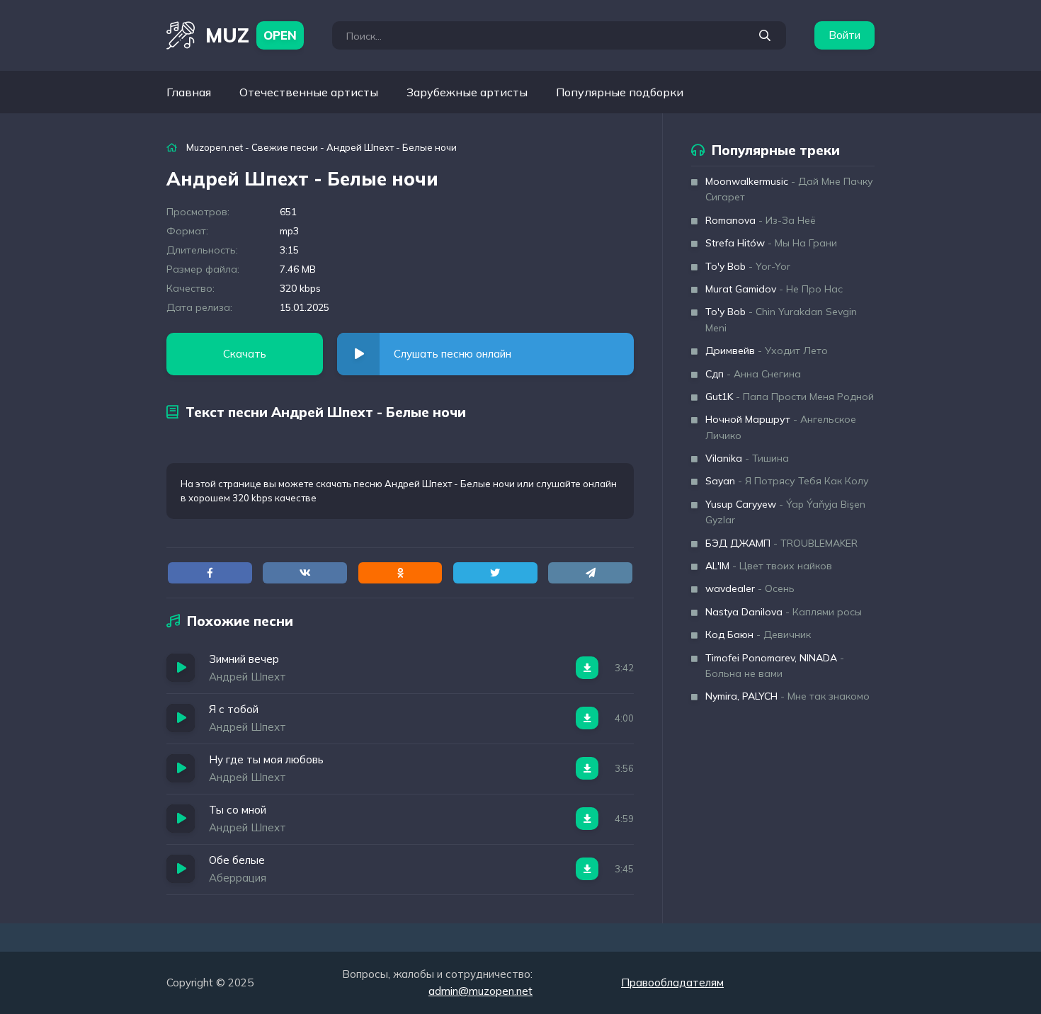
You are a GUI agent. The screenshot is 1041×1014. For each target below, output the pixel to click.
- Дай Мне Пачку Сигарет (789, 189)
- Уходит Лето (766, 350)
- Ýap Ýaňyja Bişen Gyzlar (785, 512)
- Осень (750, 588)
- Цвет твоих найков (768, 565)
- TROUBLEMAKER (781, 543)
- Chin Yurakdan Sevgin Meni (781, 319)
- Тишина (747, 458)
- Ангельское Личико (780, 427)
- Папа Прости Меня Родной (789, 396)
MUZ (251, 35)
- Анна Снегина (753, 374)
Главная (188, 92)
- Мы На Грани (771, 243)
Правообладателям (672, 982)
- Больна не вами (774, 665)
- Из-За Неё (760, 220)
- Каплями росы (783, 611)
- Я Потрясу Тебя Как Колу (787, 480)
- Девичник (758, 634)
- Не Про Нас (774, 289)
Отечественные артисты (308, 92)
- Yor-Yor (747, 266)
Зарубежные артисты (467, 92)
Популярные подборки (619, 92)
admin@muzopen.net (480, 991)
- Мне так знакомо (787, 696)
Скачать (244, 353)
